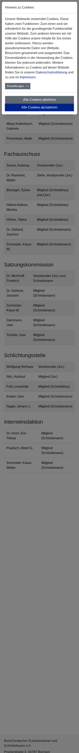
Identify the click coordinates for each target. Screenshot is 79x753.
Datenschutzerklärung (51, 72)
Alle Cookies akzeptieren (39, 107)
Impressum (27, 77)
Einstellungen (15, 86)
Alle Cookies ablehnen (39, 99)
